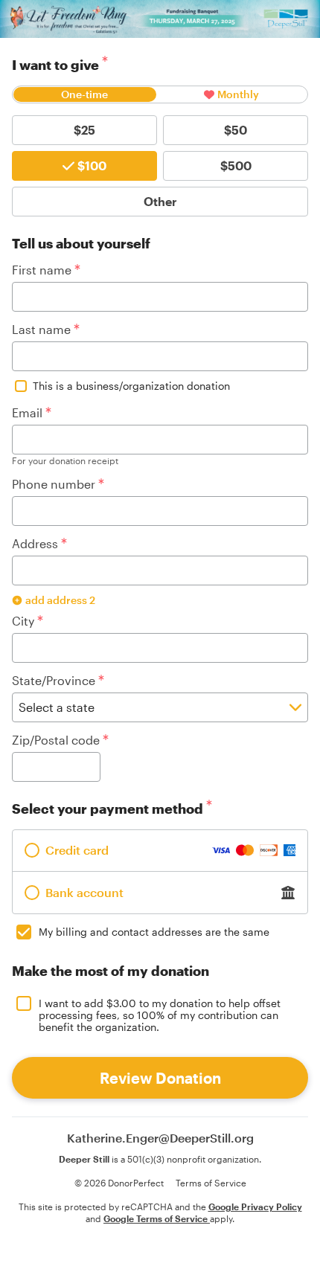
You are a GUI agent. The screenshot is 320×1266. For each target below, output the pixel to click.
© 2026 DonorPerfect (119, 1182)
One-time (84, 94)
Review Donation (160, 1078)
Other (160, 201)
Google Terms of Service (156, 1218)
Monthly (238, 94)
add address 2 (60, 600)
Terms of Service (211, 1182)
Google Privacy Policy (255, 1206)
